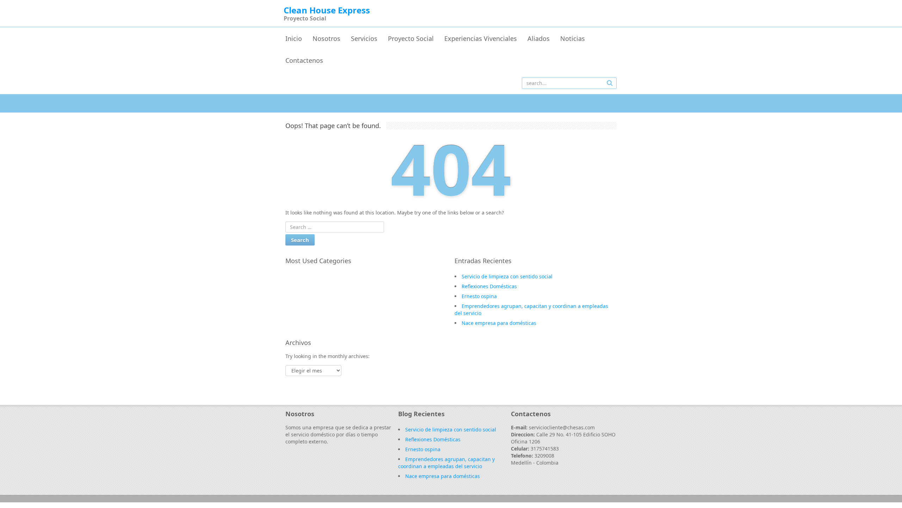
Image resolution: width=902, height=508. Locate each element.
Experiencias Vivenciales (480, 38)
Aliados (538, 38)
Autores (301, 297)
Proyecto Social (411, 38)
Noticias (572, 38)
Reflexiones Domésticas (489, 286)
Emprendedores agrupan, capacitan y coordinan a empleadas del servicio (446, 463)
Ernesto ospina (479, 296)
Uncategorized (310, 286)
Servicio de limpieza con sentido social (507, 276)
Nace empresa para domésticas (499, 323)
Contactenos (304, 60)
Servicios (364, 38)
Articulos (303, 307)
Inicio (293, 38)
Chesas (300, 276)
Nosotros (326, 38)
